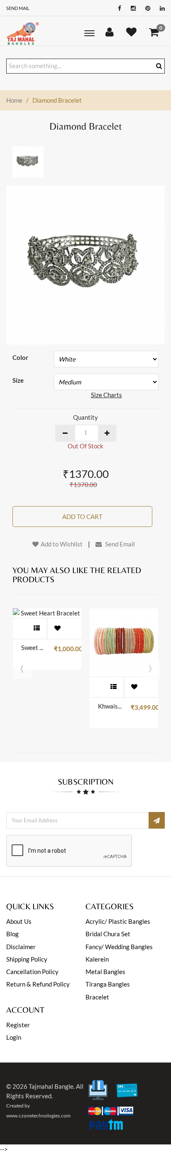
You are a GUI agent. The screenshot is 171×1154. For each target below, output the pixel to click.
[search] (159, 66)
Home (14, 100)
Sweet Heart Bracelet (33, 647)
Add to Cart (82, 516)
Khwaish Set (110, 706)
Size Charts (106, 395)
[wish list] (57, 628)
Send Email (119, 544)
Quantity (85, 417)
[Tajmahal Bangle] (23, 33)
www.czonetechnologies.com (38, 1115)
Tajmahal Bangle (51, 1086)
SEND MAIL (17, 8)
